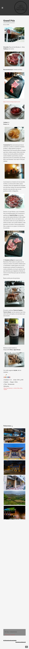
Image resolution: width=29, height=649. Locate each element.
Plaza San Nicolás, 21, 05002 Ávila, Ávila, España (13, 389)
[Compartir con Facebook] (8, 377)
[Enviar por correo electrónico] (4, 377)
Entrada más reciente (10, 640)
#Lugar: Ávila (14, 382)
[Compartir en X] (7, 377)
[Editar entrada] (6, 374)
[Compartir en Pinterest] (9, 377)
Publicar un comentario (10, 634)
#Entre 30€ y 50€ (18, 380)
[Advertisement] (14, 406)
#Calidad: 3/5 (8, 380)
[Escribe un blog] (5, 377)
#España (6, 382)
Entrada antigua (20, 642)
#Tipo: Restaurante (9, 384)
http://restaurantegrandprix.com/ (11, 101)
